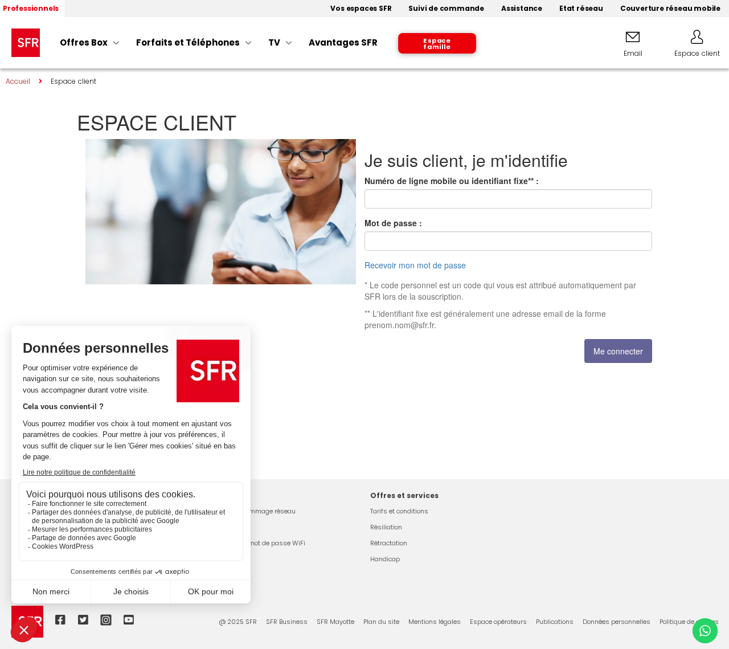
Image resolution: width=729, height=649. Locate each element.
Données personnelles (616, 621)
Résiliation (386, 527)
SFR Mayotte (335, 621)
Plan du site (381, 621)
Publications (555, 621)
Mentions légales (434, 621)
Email (633, 53)
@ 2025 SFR (238, 621)
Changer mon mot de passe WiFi (255, 543)
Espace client (697, 53)
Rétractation (388, 543)
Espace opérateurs (498, 621)
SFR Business (287, 621)
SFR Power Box (226, 527)
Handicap (385, 559)
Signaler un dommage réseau (250, 511)
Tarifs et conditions (399, 511)
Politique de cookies (689, 621)
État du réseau (227, 559)
